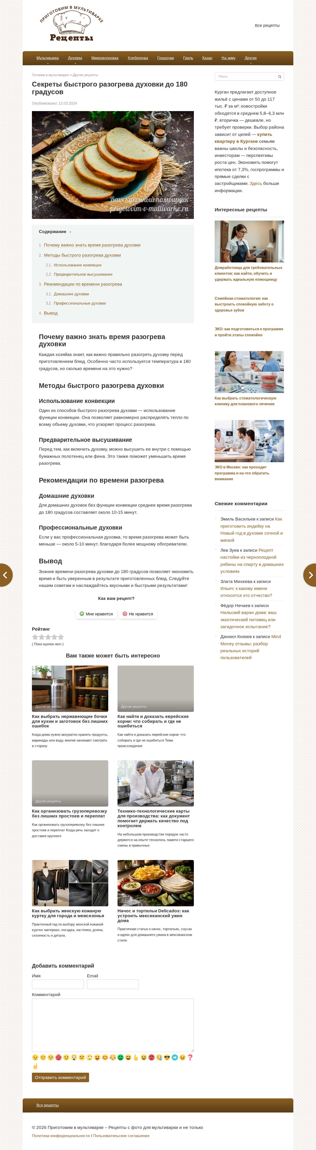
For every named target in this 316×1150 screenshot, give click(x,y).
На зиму (228, 58)
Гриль (188, 58)
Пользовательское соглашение (121, 1136)
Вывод (51, 313)
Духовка (75, 58)
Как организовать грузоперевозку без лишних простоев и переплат (69, 813)
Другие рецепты (85, 75)
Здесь (256, 183)
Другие (251, 58)
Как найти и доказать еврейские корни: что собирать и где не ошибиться (153, 721)
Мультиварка (48, 58)
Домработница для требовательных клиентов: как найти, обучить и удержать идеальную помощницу (248, 273)
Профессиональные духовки (80, 303)
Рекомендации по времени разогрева (83, 284)
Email (92, 975)
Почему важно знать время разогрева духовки (92, 245)
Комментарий (46, 994)
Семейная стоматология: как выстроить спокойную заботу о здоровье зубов (244, 304)
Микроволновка (104, 58)
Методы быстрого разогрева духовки (82, 255)
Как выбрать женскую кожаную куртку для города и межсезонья (68, 913)
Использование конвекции (78, 265)
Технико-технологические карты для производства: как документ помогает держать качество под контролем (154, 818)
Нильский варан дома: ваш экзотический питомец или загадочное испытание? (248, 619)
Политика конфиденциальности (61, 1136)
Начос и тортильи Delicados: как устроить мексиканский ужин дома (153, 915)
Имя (36, 975)
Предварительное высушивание (83, 274)
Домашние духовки (71, 294)
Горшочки (165, 58)
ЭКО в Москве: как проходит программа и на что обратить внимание (242, 473)
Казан (207, 58)
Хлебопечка (138, 58)
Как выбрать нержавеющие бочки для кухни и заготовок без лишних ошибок (70, 721)
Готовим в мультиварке (50, 75)
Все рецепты (267, 25)
